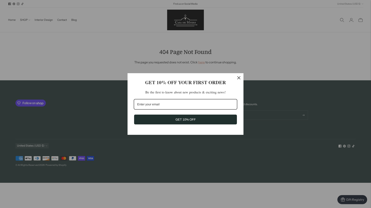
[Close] (238, 77)
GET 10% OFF (185, 119)
